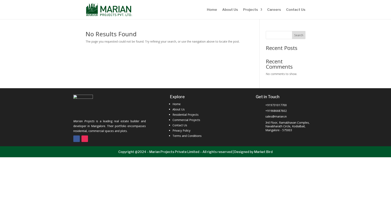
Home (212, 10)
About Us (230, 10)
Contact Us (295, 10)
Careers (274, 10)
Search (298, 35)
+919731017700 (276, 105)
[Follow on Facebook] (76, 138)
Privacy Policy (181, 130)
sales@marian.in (276, 116)
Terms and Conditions (187, 136)
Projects (250, 10)
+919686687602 (276, 111)
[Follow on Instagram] (84, 138)
